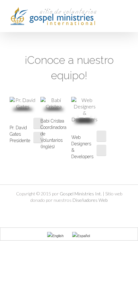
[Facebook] (38, 123)
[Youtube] (74, 211)
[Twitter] (38, 137)
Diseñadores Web (90, 200)
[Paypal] (85, 211)
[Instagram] (101, 150)
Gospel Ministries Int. (81, 193)
